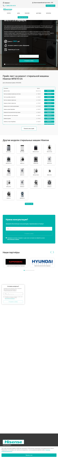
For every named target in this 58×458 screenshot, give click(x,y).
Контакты (48, 13)
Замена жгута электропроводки (11, 106)
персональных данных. (41, 64)
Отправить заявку (29, 60)
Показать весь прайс (29, 128)
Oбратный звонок (23, 17)
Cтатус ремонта (50, 5)
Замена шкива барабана (9, 109)
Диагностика (7, 90)
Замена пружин (7, 118)
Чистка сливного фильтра (10, 100)
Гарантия (27, 13)
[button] (51, 252)
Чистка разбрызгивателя (9, 97)
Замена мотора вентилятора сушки (12, 112)
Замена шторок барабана (10, 121)
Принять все (29, 455)
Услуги (8, 13)
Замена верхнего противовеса (11, 115)
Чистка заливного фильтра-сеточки (12, 94)
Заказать (49, 90)
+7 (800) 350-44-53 (10, 5)
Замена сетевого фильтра (10, 103)
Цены (18, 13)
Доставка (38, 13)
